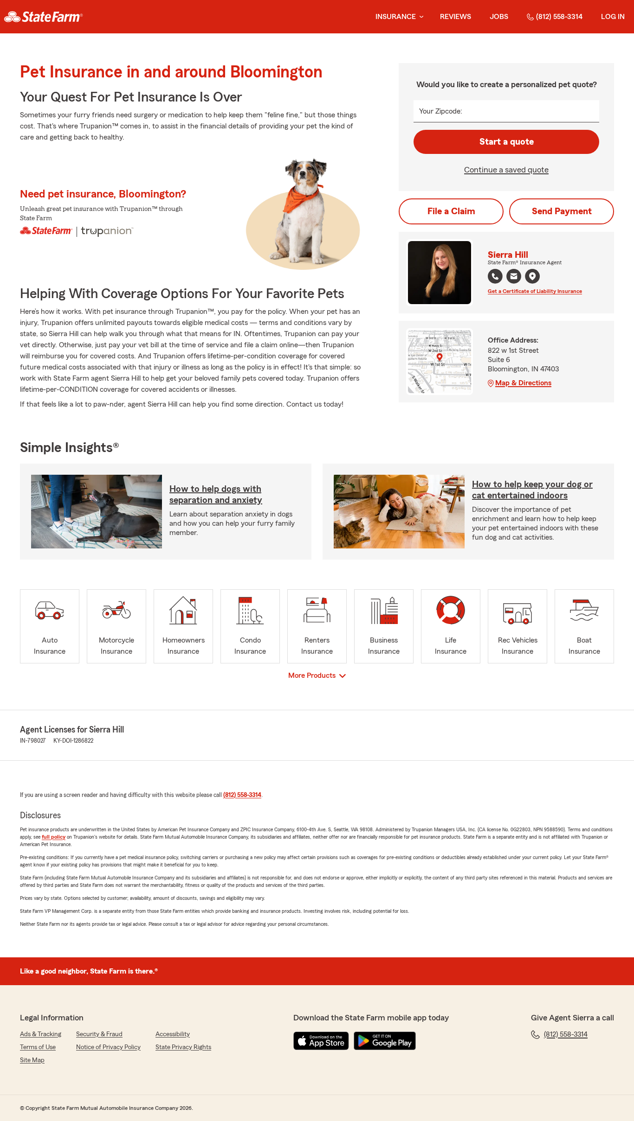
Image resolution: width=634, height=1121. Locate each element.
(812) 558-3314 (559, 16)
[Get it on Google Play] (385, 1041)
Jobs (499, 16)
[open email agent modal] (513, 277)
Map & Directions (523, 383)
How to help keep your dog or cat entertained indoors (532, 490)
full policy (53, 837)
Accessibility (172, 1034)
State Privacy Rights (183, 1047)
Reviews (455, 16)
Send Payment (562, 211)
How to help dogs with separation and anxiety (215, 494)
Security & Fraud (99, 1034)
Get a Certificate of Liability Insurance (535, 291)
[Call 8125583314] (495, 276)
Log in (613, 16)
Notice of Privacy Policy (108, 1047)
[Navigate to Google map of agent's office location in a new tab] (532, 276)
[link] (43, 16)
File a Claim (451, 211)
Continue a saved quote (506, 170)
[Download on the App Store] (321, 1041)
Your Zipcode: (440, 111)
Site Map (32, 1060)
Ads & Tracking (40, 1034)
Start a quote (506, 141)
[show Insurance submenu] (419, 17)
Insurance (395, 16)
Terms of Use (38, 1047)
